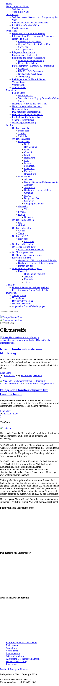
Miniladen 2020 (25, 95)
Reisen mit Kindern (21, 257)
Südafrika (22, 136)
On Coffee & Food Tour (23, 247)
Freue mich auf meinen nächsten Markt (30, 22)
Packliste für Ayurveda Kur (31, 249)
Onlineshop (11, 30)
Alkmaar (28, 179)
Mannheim (29, 166)
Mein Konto (12, 645)
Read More (5, 373)
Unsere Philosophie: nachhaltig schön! (30, 287)
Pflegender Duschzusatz (23, 52)
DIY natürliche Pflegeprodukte (26, 111)
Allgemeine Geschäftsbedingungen (29, 306)
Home (9, 3)
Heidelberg (29, 157)
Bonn (26, 149)
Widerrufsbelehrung (21, 303)
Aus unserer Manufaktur (23, 340)
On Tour (10, 125)
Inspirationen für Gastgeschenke (27, 117)
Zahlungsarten (19, 295)
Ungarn (21, 214)
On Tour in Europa (21, 139)
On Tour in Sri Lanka (22, 244)
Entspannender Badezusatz (25, 55)
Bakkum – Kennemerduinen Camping (36, 263)
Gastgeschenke (25, 49)
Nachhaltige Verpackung (24, 122)
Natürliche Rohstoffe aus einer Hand (29, 103)
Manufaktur (11, 90)
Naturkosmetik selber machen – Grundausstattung (27, 107)
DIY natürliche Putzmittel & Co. (27, 114)
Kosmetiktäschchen (27, 63)
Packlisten (29, 241)
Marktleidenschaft (20, 28)
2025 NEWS (12, 14)
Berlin (27, 144)
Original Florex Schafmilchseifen (34, 44)
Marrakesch (23, 130)
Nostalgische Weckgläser (30, 74)
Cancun (22, 230)
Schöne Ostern (19, 87)
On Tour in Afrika (20, 128)
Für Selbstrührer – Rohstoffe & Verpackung (33, 66)
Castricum (29, 201)
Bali (20, 222)
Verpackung (24, 76)
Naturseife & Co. (20, 39)
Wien (26, 209)
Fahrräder (28, 279)
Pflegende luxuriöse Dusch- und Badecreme (33, 36)
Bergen (27, 195)
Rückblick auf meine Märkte (25, 25)
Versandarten (18, 298)
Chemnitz (28, 152)
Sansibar (22, 133)
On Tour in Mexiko (21, 228)
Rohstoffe (23, 68)
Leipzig (27, 163)
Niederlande (24, 176)
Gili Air (21, 225)
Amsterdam (29, 187)
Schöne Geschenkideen (23, 120)
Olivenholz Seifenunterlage (31, 60)
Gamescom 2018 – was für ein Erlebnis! (37, 260)
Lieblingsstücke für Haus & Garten (29, 79)
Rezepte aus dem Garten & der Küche (30, 290)
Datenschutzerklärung (22, 301)
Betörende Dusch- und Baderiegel (28, 33)
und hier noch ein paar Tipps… (27, 268)
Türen (27, 282)
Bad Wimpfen (31, 147)
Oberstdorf (29, 168)
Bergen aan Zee (31, 198)
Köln (26, 160)
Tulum (21, 233)
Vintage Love (18, 82)
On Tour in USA (20, 236)
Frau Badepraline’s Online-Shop (21, 642)
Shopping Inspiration (34, 203)
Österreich (23, 206)
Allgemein (5, 340)
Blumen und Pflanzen (34, 274)
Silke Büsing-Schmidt (31, 375)
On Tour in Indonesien (23, 220)
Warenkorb (11, 648)
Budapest (28, 217)
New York (23, 238)
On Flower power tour (23, 252)
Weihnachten (18, 84)
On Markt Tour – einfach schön (27, 255)
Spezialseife (23, 47)
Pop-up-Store (18, 93)
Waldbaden (17, 9)
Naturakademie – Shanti (17, 6)
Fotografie (23, 271)
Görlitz (27, 155)
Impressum (11, 293)
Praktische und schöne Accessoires (28, 57)
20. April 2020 (11, 413)
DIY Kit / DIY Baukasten (30, 71)
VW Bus (28, 276)
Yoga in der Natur (20, 12)
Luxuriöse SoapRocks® (29, 41)
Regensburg (30, 174)
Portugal (22, 211)
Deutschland (24, 141)
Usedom (28, 171)
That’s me (10, 284)
